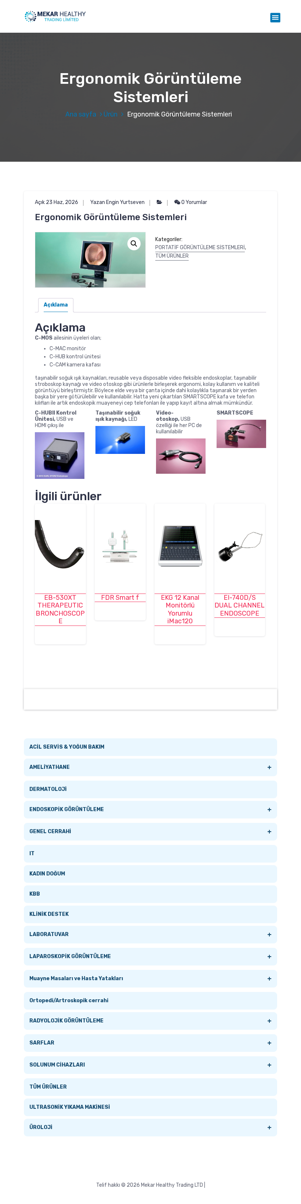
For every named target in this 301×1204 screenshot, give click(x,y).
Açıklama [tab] (56, 305)
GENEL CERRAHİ (150, 832)
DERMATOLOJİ (48, 789)
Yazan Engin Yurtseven (117, 202)
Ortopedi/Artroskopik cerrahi (68, 1000)
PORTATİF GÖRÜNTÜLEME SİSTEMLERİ (200, 247)
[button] (134, 243)
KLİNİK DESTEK (49, 914)
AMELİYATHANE (150, 767)
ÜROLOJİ (150, 1128)
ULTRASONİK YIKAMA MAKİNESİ (69, 1107)
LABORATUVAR (150, 935)
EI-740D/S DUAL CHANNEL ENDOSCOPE (239, 605)
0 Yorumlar (193, 202)
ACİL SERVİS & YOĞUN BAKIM (66, 747)
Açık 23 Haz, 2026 (56, 202)
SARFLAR (150, 1043)
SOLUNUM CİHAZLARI (150, 1065)
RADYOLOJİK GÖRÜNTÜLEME (150, 1021)
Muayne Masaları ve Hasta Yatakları (150, 979)
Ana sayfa (80, 114)
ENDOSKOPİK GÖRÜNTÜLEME (150, 810)
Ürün (110, 114)
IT (32, 853)
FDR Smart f (120, 598)
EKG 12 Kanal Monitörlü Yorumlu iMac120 (180, 610)
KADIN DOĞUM (47, 874)
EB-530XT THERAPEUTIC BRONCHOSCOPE (60, 610)
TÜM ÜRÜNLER (172, 256)
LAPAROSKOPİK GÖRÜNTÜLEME (150, 957)
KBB (34, 894)
